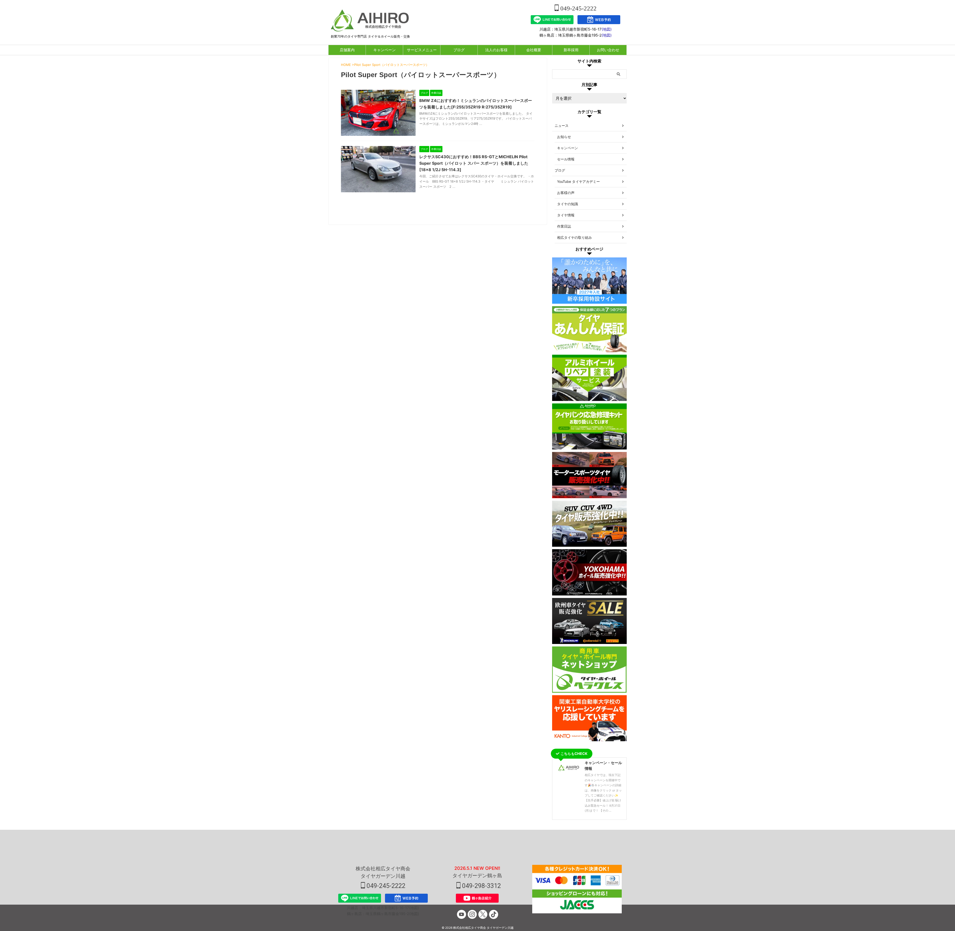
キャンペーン (384, 50)
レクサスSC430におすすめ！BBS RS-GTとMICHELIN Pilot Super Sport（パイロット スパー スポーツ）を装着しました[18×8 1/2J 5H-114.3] (473, 163)
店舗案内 (347, 50)
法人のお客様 (496, 50)
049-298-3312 (481, 885)
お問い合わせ (608, 50)
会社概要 (533, 50)
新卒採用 (571, 50)
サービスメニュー (422, 50)
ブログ (459, 50)
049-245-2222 (578, 8)
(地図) (607, 29)
